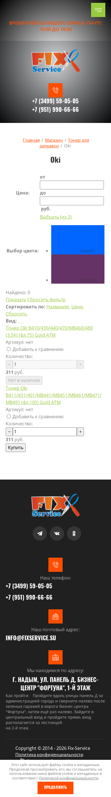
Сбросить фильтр (46, 299)
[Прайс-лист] (23, 321)
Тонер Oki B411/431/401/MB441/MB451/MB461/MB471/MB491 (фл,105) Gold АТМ (54, 395)
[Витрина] (20, 321)
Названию (57, 307)
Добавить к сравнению (37, 349)
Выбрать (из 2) (56, 217)
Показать (16, 299)
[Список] (18, 321)
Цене (77, 307)
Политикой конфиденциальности (68, 778)
